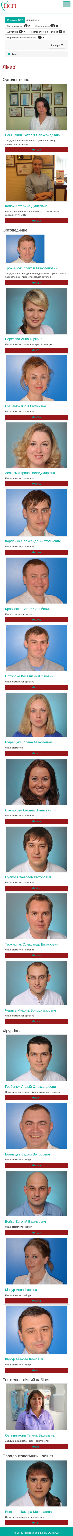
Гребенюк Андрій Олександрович (31, 1086)
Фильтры (56, 45)
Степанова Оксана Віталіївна (28, 810)
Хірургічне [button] (14, 31)
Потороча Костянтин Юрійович (29, 675)
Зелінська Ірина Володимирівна (30, 472)
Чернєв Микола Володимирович (30, 1010)
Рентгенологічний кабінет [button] (45, 31)
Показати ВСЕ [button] (15, 20)
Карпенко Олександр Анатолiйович (33, 540)
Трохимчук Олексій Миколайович (31, 267)
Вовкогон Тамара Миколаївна (28, 1511)
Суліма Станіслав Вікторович (28, 876)
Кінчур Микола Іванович (24, 1358)
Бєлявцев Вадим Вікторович (27, 1154)
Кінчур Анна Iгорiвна (21, 1289)
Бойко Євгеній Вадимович (25, 1221)
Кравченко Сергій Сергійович (27, 608)
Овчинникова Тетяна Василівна (29, 1435)
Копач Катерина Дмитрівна (26, 205)
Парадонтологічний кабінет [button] (23, 37)
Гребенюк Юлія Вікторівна (25, 405)
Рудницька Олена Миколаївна (29, 741)
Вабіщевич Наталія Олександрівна (32, 134)
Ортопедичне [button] (44, 25)
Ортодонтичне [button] (16, 25)
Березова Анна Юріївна (23, 338)
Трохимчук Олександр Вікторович (31, 944)
